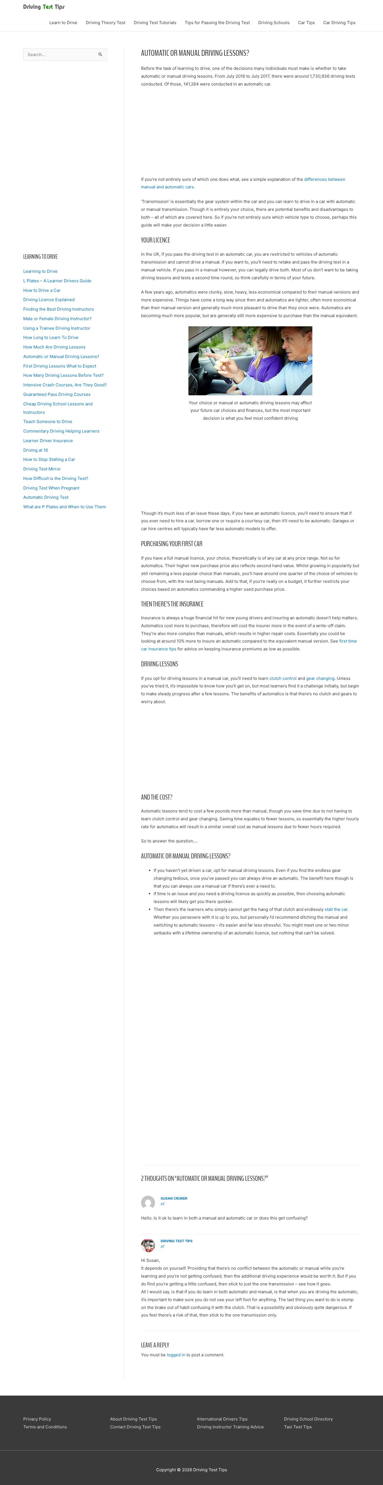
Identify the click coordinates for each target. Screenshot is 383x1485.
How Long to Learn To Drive (51, 337)
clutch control (283, 678)
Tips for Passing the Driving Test (217, 22)
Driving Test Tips (177, 1241)
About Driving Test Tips (133, 1419)
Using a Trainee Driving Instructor (56, 328)
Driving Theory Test (105, 22)
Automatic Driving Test (45, 497)
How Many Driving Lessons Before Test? (63, 375)
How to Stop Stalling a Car (49, 459)
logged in (176, 1354)
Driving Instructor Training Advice (230, 1426)
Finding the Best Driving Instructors (58, 309)
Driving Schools (274, 22)
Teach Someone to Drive (47, 421)
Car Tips (306, 22)
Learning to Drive (40, 271)
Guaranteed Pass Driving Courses (57, 394)
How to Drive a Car (42, 290)
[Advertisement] (65, 157)
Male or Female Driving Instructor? (57, 318)
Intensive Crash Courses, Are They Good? (65, 384)
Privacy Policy (37, 1419)
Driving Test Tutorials (155, 22)
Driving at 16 (35, 450)
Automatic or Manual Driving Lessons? (61, 356)
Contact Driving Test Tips (135, 1426)
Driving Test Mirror (42, 469)
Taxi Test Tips (298, 1426)
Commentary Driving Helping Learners (61, 431)
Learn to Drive (63, 22)
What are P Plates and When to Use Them (64, 506)
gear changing (320, 678)
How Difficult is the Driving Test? (55, 478)
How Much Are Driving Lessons (54, 347)
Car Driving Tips (339, 22)
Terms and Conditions (45, 1426)
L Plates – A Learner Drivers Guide (57, 280)
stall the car (336, 909)
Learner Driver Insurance (48, 440)
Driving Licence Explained (49, 299)
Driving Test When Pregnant (51, 488)
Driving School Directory (308, 1419)
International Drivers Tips (222, 1419)
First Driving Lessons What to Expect (59, 366)
